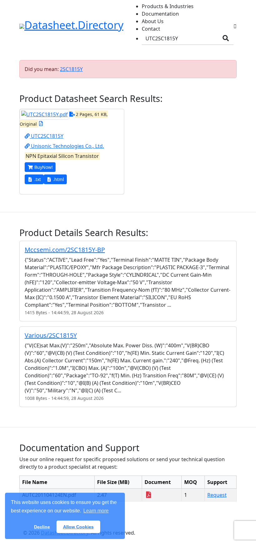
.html (58, 179)
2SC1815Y (71, 69)
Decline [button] (42, 526)
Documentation (160, 13)
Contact (151, 28)
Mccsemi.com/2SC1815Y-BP (65, 249)
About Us (153, 21)
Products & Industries (168, 6)
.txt (37, 179)
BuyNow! (43, 167)
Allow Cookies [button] (78, 526)
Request (217, 494)
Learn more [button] (96, 510)
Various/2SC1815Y (51, 335)
